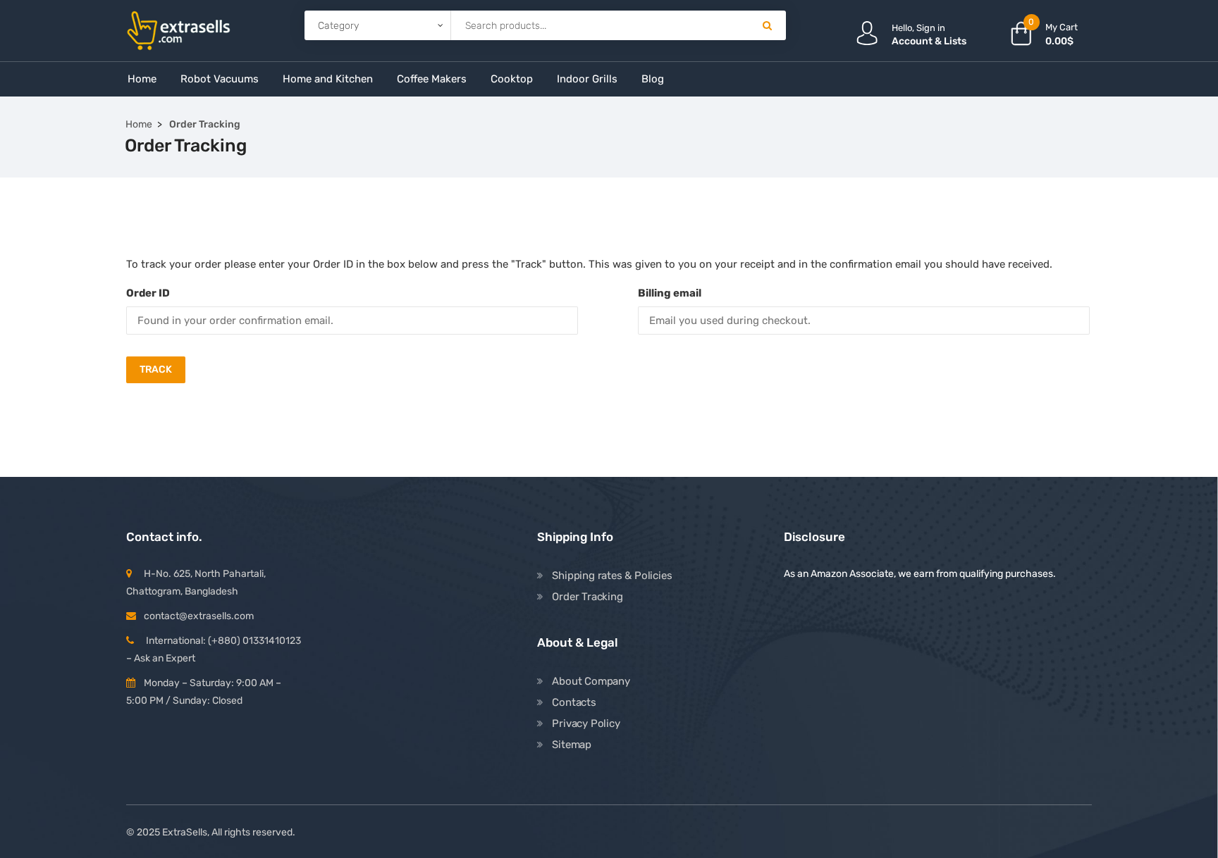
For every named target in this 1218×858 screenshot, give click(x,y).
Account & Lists (929, 41)
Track (156, 369)
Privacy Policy (586, 723)
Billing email (669, 293)
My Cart (1061, 27)
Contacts (574, 702)
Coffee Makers (432, 79)
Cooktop (512, 79)
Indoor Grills (587, 79)
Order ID (148, 293)
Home (142, 79)
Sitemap (571, 744)
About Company (590, 681)
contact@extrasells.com (199, 616)
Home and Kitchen (328, 79)
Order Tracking (587, 596)
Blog (652, 79)
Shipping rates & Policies (612, 575)
